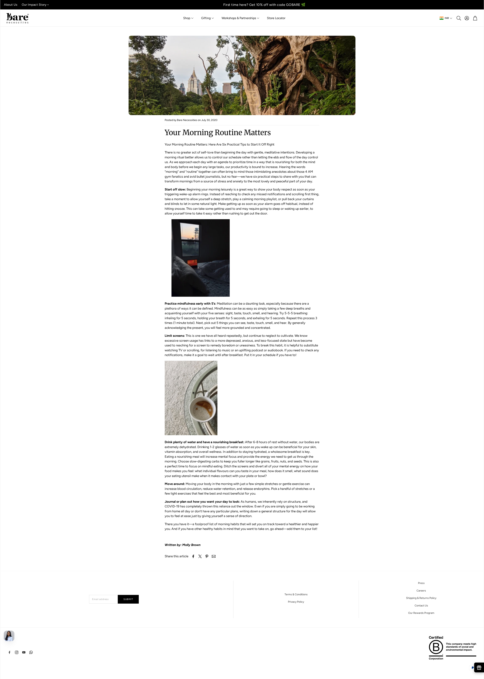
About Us (10, 4)
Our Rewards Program (421, 613)
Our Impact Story (34, 4)
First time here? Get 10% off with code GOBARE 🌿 (264, 5)
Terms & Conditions (296, 594)
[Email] (214, 556)
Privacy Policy (296, 601)
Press (421, 583)
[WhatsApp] (31, 652)
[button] (458, 18)
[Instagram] (16, 652)
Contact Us (421, 605)
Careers (421, 590)
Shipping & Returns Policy (421, 598)
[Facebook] (9, 652)
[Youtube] (24, 652)
